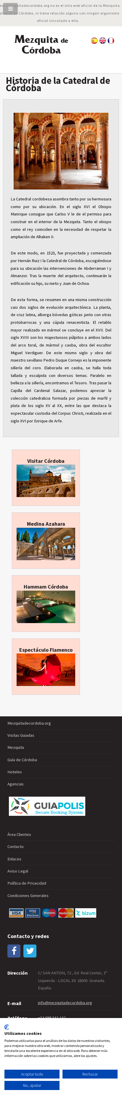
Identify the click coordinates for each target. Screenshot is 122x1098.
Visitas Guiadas (20, 735)
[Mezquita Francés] (110, 42)
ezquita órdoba (41, 44)
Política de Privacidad (26, 883)
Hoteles (14, 772)
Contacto (15, 846)
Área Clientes (19, 834)
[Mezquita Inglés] (102, 42)
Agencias (15, 784)
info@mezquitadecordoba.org (65, 1002)
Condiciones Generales (28, 895)
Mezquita (15, 747)
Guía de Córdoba (22, 759)
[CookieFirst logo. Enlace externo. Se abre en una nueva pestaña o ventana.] (6, 1027)
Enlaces (14, 859)
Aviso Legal (17, 871)
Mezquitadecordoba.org (29, 723)
